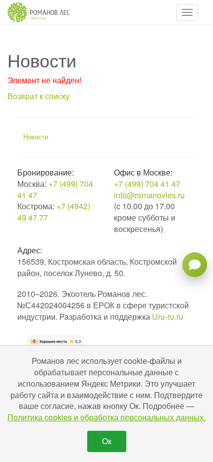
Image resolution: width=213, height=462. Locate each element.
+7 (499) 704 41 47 (55, 189)
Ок (106, 441)
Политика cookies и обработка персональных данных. (106, 417)
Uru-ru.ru (167, 316)
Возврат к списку (38, 96)
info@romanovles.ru (149, 195)
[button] (187, 12)
